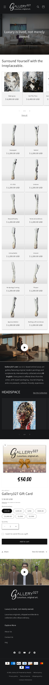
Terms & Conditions (36, 219)
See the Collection (40, 393)
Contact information (25, 680)
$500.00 (40, 511)
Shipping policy (37, 676)
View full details (38, 552)
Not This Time (33, 96)
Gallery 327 (15, 672)
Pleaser (36, 287)
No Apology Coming (13, 287)
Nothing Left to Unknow (36, 322)
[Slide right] (29, 111)
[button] (4, 7)
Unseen (36, 253)
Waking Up (11, 96)
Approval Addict (13, 322)
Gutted (36, 150)
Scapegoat (13, 150)
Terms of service (25, 676)
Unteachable (13, 253)
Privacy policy (13, 676)
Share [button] (6, 552)
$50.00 (7, 511)
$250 (29, 511)
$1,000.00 (8, 516)
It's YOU (13, 184)
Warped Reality (13, 219)
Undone (36, 184)
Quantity (5, 522)
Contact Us (9, 637)
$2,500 (31, 516)
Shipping (4, 502)
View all (24, 115)
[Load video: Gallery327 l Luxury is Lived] (24, 572)
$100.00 (19, 511)
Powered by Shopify (25, 672)
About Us (8, 632)
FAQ (6, 642)
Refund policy (38, 672)
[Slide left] (19, 111)
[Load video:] (24, 348)
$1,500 (20, 516)
